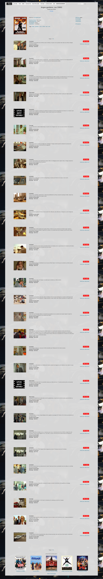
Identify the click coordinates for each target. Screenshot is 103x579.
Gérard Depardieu (33, 21)
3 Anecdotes (78, 20)
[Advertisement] (25, 55)
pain (47, 26)
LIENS (54, 3)
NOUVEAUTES (28, 3)
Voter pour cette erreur (84, 44)
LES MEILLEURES (48, 3)
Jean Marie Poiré (37, 17)
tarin (49, 26)
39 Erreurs (77, 17)
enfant (43, 26)
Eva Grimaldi (31, 22)
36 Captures (78, 23)
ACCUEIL (15, 3)
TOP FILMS (42, 3)
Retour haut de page (51, 573)
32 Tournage (78, 18)
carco (40, 26)
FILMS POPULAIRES (35, 3)
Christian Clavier (32, 20)
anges (33, 26)
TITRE (20, 3)
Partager (51, 11)
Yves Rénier (31, 23)
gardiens (37, 26)
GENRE (23, 3)
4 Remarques (78, 21)
